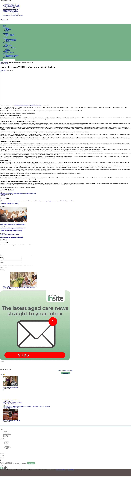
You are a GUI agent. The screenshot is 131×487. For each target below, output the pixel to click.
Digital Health (8, 45)
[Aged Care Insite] (4, 19)
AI (6, 44)
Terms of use (5, 436)
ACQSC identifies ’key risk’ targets (10, 9)
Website (1, 262)
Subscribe (5, 53)
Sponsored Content (9, 52)
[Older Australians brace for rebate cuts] (10, 398)
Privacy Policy (6, 435)
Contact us (5, 431)
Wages (6, 36)
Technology (8, 447)
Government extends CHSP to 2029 (10, 14)
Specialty (5, 46)
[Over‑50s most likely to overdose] (38, 200)
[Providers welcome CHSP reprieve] (12, 402)
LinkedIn (2, 455)
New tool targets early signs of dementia (11, 6)
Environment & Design (10, 47)
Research (7, 41)
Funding (7, 28)
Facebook (2, 457)
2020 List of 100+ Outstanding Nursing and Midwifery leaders (27, 105)
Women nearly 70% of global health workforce (13, 15)
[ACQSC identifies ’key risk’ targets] (10, 386)
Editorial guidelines (7, 434)
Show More (2, 195)
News (4, 25)
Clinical (5, 38)
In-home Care (8, 29)
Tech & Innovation (7, 42)
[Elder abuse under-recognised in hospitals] (9, 234)
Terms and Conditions (60, 469)
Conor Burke (3, 70)
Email (1, 260)
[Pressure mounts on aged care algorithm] (10, 419)
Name (1, 257)
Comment (2, 255)
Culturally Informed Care (10, 39)
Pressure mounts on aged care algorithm (11, 12)
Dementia (7, 50)
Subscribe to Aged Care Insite (11, 55)
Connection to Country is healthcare (10, 11)
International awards (31, 193)
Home (1, 62)
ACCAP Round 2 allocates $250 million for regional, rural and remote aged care (20, 287)
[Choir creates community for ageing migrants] (13, 221)
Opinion (7, 30)
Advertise (5, 51)
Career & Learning (9, 34)
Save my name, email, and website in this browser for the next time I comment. (19, 265)
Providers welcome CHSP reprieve (10, 10)
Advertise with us (6, 432)
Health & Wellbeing (9, 35)
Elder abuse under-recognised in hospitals (11, 237)
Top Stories (6, 63)
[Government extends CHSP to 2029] (27, 406)
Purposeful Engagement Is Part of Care (11, 7)
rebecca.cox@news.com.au (9, 190)
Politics (7, 31)
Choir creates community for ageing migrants (12, 224)
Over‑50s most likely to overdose (9, 203)
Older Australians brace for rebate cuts (11, 4)
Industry (5, 26)
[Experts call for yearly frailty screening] (12, 228)
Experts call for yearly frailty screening (11, 230)
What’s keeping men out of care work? (11, 5)
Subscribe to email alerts (10, 56)
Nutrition (7, 49)
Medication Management (10, 40)
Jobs (4, 57)
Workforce (5, 33)
